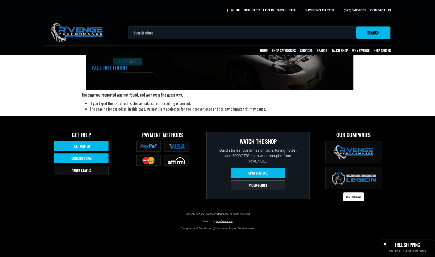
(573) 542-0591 (355, 10)
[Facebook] (228, 10)
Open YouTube (258, 172)
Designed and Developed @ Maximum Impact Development (217, 228)
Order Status (81, 170)
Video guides (258, 185)
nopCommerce (224, 221)
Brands (322, 50)
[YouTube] (238, 10)
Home (264, 50)
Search (373, 33)
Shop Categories (284, 50)
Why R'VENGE (361, 50)
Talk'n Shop (339, 50)
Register (252, 10)
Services (306, 50)
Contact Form (81, 158)
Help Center (382, 50)
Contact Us (380, 10)
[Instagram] (232, 10)
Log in (268, 10)
